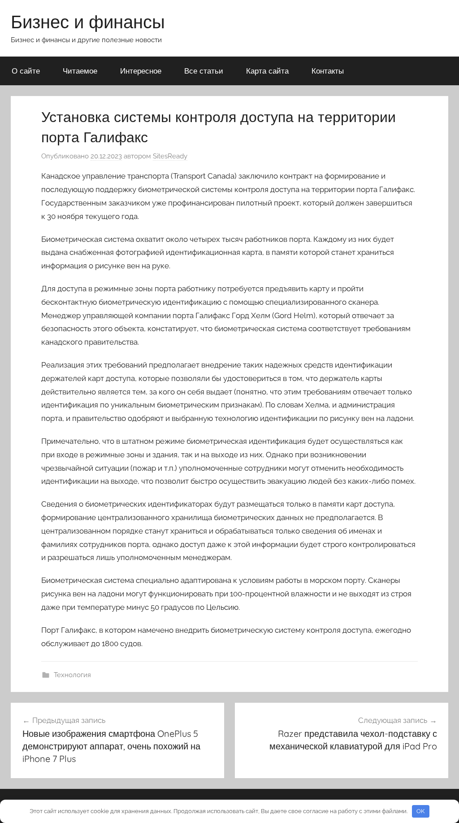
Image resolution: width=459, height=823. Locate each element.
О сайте (26, 70)
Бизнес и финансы (88, 21)
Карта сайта (267, 70)
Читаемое (80, 70)
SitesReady (170, 156)
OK (420, 811)
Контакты (328, 70)
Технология (72, 675)
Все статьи (203, 70)
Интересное (140, 70)
